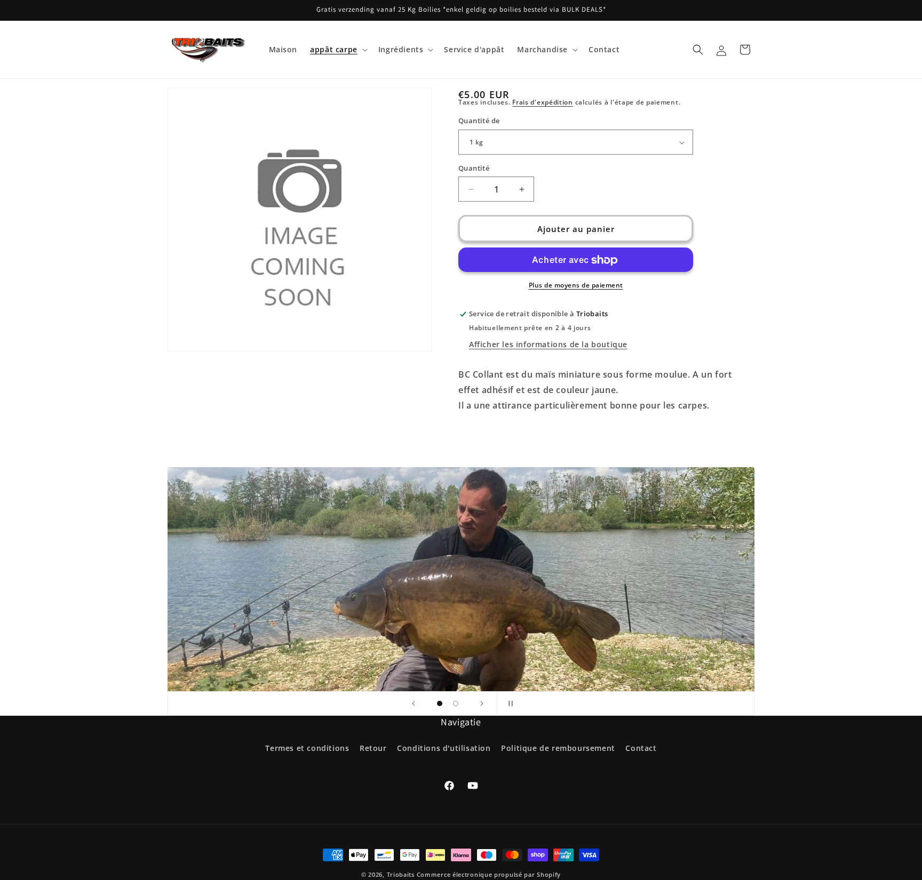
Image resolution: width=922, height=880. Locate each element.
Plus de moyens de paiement (576, 285)
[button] (338, 49)
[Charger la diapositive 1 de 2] (440, 703)
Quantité (473, 168)
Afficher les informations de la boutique (548, 345)
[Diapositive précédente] (413, 703)
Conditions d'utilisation (443, 748)
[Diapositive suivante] (482, 703)
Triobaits (401, 874)
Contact (640, 748)
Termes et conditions (307, 748)
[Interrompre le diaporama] (508, 703)
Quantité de (478, 121)
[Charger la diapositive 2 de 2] (456, 703)
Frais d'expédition (542, 102)
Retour (373, 748)
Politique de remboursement (558, 748)
